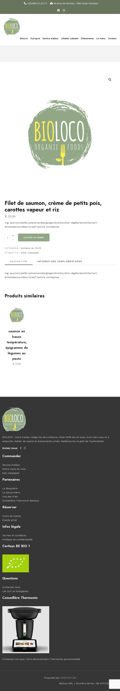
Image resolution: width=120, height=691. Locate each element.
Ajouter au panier (34, 237)
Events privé (9, 520)
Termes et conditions (14, 535)
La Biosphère (10, 488)
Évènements (87, 38)
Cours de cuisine (11, 516)
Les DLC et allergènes (15, 591)
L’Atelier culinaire (69, 38)
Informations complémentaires (59, 261)
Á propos (35, 38)
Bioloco (24, 38)
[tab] (18, 262)
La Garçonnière (11, 492)
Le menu (100, 38)
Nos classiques (10, 473)
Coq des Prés (10, 496)
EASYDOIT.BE (68, 677)
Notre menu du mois (14, 469)
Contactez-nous (11, 587)
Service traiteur (50, 38)
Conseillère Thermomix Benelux (20, 500)
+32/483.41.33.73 (37, 3)
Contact (112, 38)
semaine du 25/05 (31, 248)
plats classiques (30, 252)
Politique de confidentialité (17, 539)
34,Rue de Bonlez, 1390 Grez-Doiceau (75, 3)
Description (18, 261)
